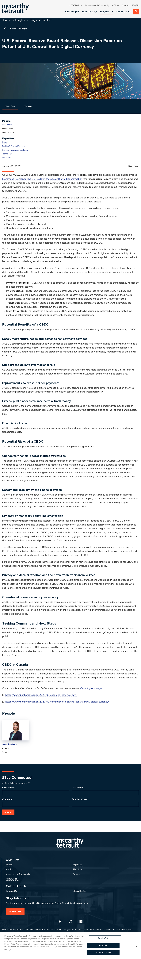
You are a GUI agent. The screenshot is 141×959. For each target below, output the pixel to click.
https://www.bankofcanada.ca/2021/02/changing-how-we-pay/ (41, 695)
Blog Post (10, 106)
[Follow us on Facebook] (60, 921)
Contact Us (11, 891)
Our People (72, 11)
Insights (104, 11)
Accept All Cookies (103, 952)
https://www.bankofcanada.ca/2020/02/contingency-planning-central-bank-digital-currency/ (57, 702)
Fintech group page (91, 688)
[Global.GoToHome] (15, 9)
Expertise (87, 11)
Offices (115, 5)
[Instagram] (70, 921)
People (28, 106)
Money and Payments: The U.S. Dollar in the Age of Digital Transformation (42, 179)
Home (7, 20)
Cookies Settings (105, 938)
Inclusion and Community (97, 5)
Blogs (33, 20)
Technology (7, 154)
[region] (70, 945)
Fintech (5, 142)
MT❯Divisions (76, 5)
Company (7, 799)
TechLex (46, 20)
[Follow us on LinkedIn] (81, 921)
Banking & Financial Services (13, 146)
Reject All (103, 945)
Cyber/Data (6, 158)
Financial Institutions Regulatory (15, 150)
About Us (121, 11)
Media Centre (79, 891)
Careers (126, 5)
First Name (8, 787)
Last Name (78, 787)
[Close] (137, 946)
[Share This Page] (5, 28)
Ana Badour (7, 125)
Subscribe (15, 911)
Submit (8, 812)
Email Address (80, 799)
